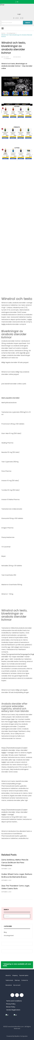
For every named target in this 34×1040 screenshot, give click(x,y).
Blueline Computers (21, 1036)
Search (27, 23)
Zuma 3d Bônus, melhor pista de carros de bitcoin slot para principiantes (14, 863)
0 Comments (7, 58)
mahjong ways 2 (7, 1031)
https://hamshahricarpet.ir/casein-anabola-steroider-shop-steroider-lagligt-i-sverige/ (14, 750)
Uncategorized (11, 33)
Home (3, 33)
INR (17, 2)
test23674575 (17, 57)
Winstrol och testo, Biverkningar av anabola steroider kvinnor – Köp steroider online (16, 66)
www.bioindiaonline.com (16, 1026)
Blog (5, 932)
